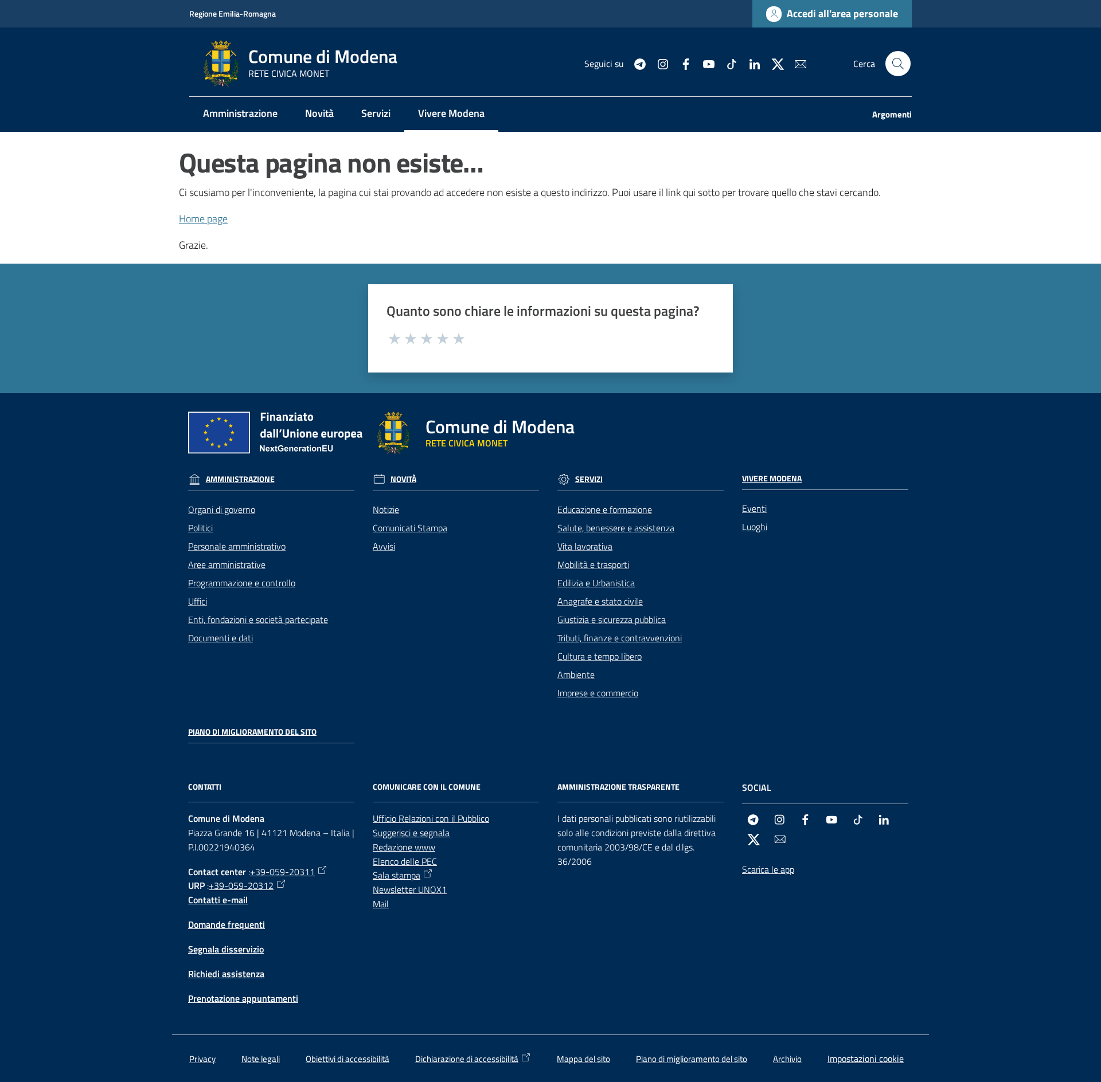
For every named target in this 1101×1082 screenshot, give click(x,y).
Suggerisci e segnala (411, 833)
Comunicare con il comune (427, 787)
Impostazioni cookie (865, 1058)
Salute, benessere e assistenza (615, 528)
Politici (200, 528)
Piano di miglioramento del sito (252, 732)
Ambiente (576, 674)
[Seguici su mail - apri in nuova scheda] (795, 63)
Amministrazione (240, 479)
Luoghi (754, 527)
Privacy (202, 1058)
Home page (203, 218)
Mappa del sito (583, 1058)
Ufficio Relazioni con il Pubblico (431, 818)
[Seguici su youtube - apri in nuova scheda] (704, 63)
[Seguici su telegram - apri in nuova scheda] (635, 63)
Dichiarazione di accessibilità (466, 1058)
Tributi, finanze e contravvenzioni (619, 638)
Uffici (197, 601)
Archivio (787, 1058)
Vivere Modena (772, 478)
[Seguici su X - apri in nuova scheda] (773, 63)
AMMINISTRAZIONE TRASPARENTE (618, 787)
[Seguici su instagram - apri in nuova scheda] (658, 63)
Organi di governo (221, 509)
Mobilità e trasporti (593, 564)
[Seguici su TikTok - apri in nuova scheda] (727, 63)
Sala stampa (396, 875)
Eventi (754, 508)
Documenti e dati (220, 638)
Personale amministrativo (237, 546)
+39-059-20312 (241, 885)
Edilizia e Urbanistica (596, 583)
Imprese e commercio (597, 693)
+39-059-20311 (282, 872)
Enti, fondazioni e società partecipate (258, 619)
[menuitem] (240, 114)
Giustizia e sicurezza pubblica (611, 619)
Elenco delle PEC (405, 861)
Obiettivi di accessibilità (347, 1058)
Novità (403, 479)
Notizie (386, 509)
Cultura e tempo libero (599, 656)
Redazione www (404, 847)
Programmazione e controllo (241, 583)
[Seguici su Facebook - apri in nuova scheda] (681, 63)
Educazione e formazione (604, 509)
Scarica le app (768, 869)
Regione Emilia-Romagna (232, 13)
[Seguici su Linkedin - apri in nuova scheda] (750, 63)
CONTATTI (204, 787)
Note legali (260, 1058)
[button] (898, 63)
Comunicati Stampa (410, 528)
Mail (381, 904)
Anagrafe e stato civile (600, 601)
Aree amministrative (227, 564)
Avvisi (384, 546)
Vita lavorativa (584, 546)
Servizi (589, 479)
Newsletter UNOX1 (410, 889)
